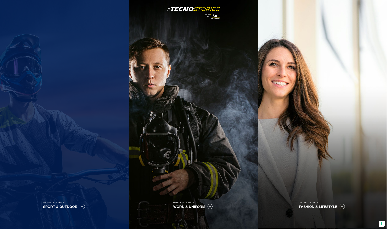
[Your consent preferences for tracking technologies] (382, 224)
